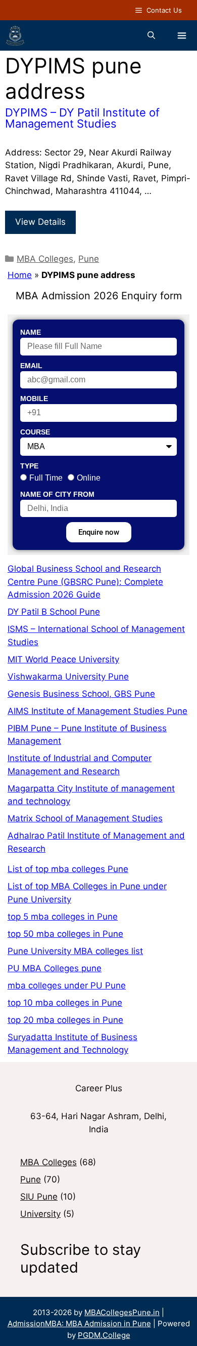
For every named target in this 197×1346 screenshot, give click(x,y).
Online (89, 477)
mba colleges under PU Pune (67, 985)
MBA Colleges (45, 259)
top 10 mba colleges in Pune (65, 1003)
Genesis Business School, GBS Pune (81, 694)
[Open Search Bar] (151, 35)
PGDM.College (104, 1335)
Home (20, 275)
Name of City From (57, 494)
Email (31, 366)
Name (30, 332)
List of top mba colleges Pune (68, 869)
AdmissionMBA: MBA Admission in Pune (79, 1323)
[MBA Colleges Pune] (15, 35)
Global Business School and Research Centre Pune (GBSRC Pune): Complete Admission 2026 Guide (85, 582)
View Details (40, 222)
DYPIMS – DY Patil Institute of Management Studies (82, 118)
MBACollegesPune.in (122, 1312)
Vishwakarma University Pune (68, 676)
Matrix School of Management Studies (85, 818)
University (40, 1214)
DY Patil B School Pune (54, 612)
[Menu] (181, 35)
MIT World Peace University (63, 659)
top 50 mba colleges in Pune (65, 934)
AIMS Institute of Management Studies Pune (97, 711)
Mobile (34, 398)
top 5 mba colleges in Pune (63, 917)
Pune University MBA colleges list (75, 951)
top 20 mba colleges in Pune (65, 1020)
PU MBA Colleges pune (55, 968)
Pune (88, 259)
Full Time (46, 477)
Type (29, 466)
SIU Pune (39, 1197)
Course (35, 432)
